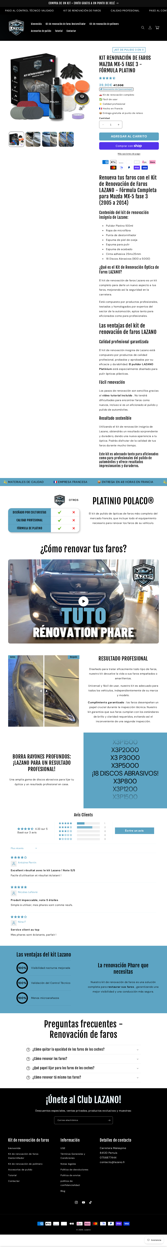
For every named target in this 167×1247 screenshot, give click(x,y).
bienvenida (14, 1148)
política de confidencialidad (70, 1183)
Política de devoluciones (74, 1169)
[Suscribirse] (109, 1120)
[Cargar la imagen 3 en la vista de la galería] (49, 139)
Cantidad (104, 118)
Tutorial (12, 1175)
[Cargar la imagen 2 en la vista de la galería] (33, 139)
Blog (63, 1190)
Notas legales (68, 1163)
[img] (19, 857)
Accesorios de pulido (20, 1169)
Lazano (87, 1230)
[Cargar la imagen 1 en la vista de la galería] (16, 139)
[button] (142, 27)
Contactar (14, 1181)
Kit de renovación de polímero (25, 1163)
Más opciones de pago (129, 153)
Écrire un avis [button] (134, 830)
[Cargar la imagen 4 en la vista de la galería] (66, 139)
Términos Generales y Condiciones (73, 1155)
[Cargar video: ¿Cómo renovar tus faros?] (83, 601)
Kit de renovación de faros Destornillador (23, 1155)
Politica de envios (71, 1175)
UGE (63, 1148)
